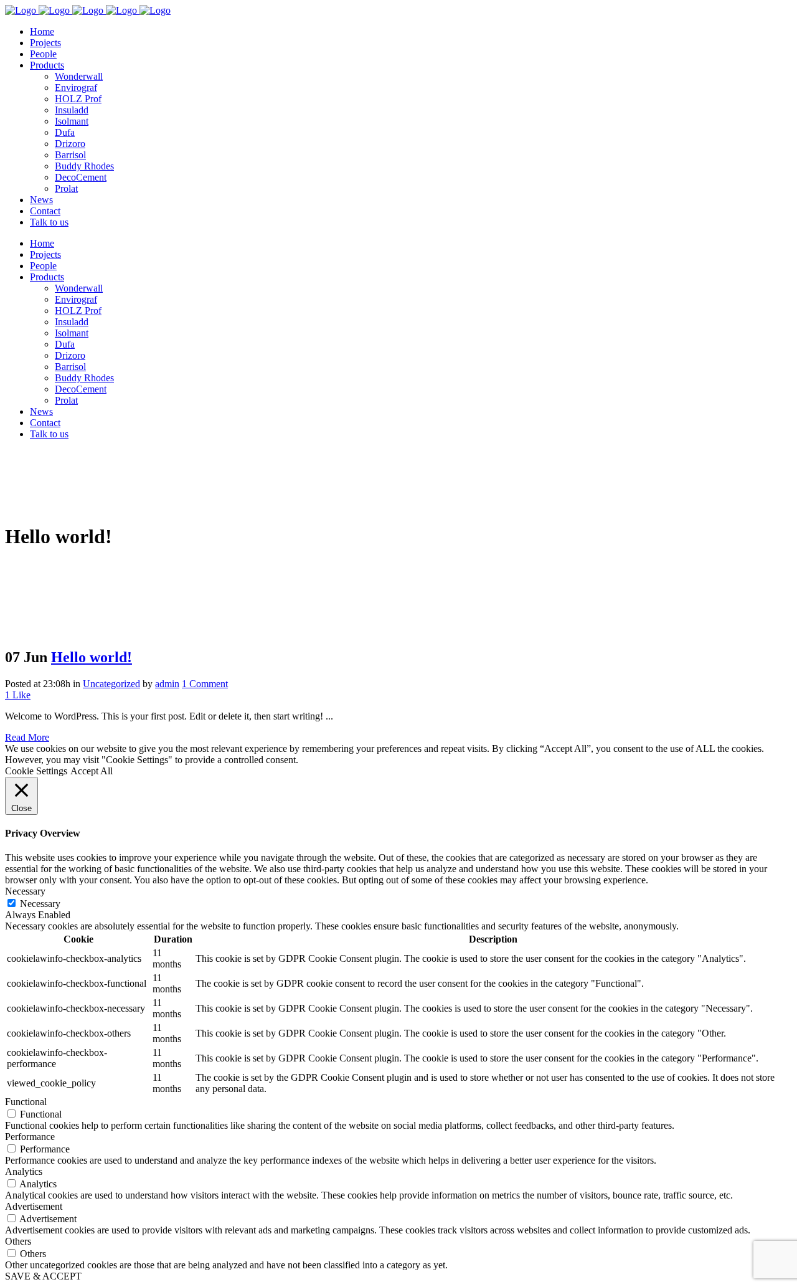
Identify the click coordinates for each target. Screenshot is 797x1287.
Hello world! (91, 657)
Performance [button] (30, 1136)
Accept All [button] (91, 771)
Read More (27, 737)
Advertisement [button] (33, 1206)
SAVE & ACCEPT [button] (43, 1276)
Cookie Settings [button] (36, 771)
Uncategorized (111, 683)
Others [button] (18, 1241)
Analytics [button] (23, 1171)
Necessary (40, 903)
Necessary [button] (25, 891)
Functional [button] (26, 1101)
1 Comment (205, 683)
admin (167, 683)
